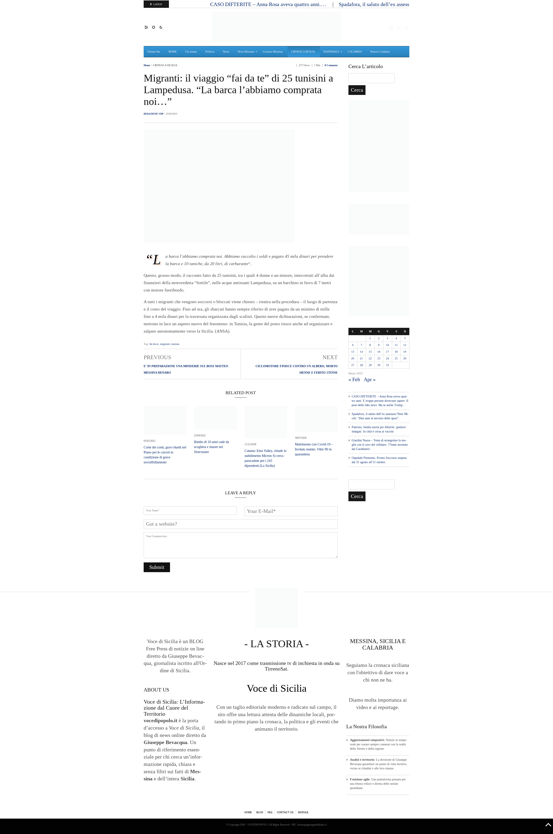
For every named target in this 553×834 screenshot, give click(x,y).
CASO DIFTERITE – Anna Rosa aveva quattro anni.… (268, 4)
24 (387, 358)
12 (404, 345)
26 (404, 358)
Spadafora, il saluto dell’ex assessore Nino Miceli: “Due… (401, 4)
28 (361, 365)
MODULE (303, 812)
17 (387, 351)
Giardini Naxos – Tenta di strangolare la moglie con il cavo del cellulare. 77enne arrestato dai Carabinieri (380, 445)
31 (387, 365)
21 (361, 358)
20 (352, 358)
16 (378, 351)
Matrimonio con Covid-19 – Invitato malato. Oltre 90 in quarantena (314, 449)
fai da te (154, 344)
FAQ (270, 812)
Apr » (370, 379)
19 (404, 351)
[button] (148, 27)
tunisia (175, 344)
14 (361, 351)
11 (396, 345)
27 (352, 365)
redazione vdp (154, 113)
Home (147, 65)
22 (370, 358)
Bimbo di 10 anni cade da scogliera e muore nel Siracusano (211, 447)
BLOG (259, 812)
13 (352, 351)
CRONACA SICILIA (165, 65)
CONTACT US (285, 812)
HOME (248, 812)
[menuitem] (154, 51)
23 (378, 358)
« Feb (354, 379)
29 (370, 365)
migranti (165, 344)
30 (378, 365)
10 (387, 345)
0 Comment (331, 65)
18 (396, 351)
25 (396, 358)
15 (370, 351)
